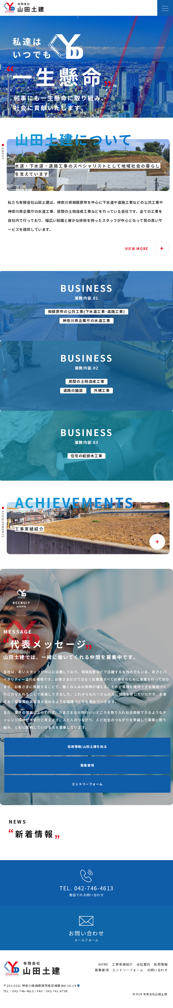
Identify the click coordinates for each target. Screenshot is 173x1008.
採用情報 (161, 964)
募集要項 (87, 765)
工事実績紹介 (122, 964)
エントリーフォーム (87, 784)
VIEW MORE (136, 248)
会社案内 (143, 964)
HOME (103, 964)
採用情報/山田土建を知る (87, 746)
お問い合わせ (157, 970)
